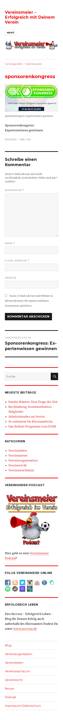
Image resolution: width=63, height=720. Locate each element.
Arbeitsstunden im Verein (26, 416)
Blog (8, 645)
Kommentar (14, 190)
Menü (10, 32)
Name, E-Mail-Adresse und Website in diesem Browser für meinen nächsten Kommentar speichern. (29, 300)
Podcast (10, 697)
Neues (9, 688)
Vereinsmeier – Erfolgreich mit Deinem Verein (30, 17)
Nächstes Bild (33, 63)
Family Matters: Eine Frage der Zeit (33, 402)
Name (10, 243)
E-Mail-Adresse (17, 260)
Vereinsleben (17, 450)
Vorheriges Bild (13, 63)
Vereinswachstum (21, 470)
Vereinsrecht (17, 465)
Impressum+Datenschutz (23, 706)
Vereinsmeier (18, 455)
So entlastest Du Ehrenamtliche (30, 421)
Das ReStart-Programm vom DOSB (32, 426)
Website (10, 277)
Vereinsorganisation (23, 460)
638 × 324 (25, 139)
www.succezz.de (25, 628)
